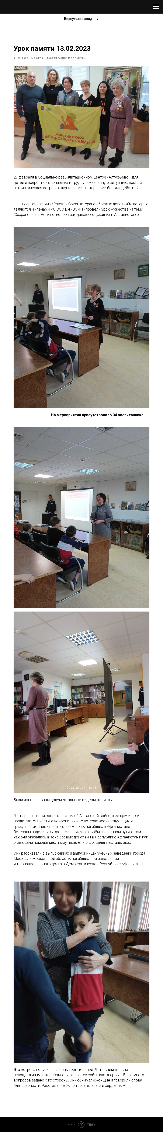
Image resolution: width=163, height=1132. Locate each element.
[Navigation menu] (156, 7)
